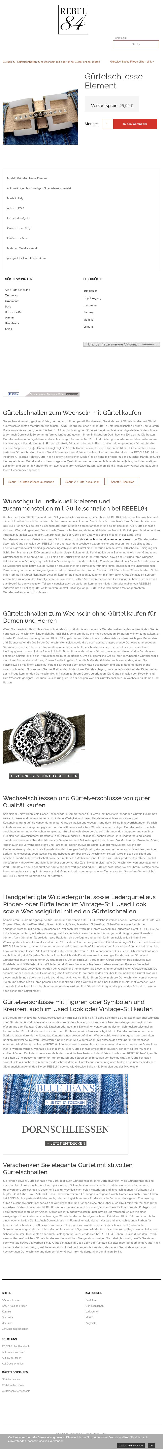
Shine (8, 328)
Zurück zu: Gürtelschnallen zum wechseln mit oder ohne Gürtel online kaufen (51, 61)
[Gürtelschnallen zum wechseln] (44, 786)
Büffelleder (90, 290)
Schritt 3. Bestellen (122, 481)
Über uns (7, 1323)
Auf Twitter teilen (11, 1357)
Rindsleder (90, 305)
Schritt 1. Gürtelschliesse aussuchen (31, 481)
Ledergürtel (91, 1311)
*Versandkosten (11, 1300)
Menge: (91, 124)
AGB (104, 1433)
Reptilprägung (92, 298)
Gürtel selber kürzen (13, 1385)
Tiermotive (11, 295)
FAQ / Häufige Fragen (14, 1305)
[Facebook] (41, 395)
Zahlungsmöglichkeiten (15, 1328)
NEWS (89, 1317)
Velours (88, 326)
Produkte (90, 1300)
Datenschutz (61, 1433)
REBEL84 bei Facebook (16, 1346)
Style (8, 306)
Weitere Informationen (131, 1445)
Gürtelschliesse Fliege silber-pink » (132, 61)
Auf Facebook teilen (13, 1352)
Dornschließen (14, 312)
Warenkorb (121, 38)
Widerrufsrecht (92, 1433)
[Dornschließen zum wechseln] (65, 1153)
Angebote (90, 1323)
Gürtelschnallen (11, 1379)
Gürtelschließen (94, 1305)
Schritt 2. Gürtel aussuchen (82, 481)
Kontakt (6, 1311)
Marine (9, 317)
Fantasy (88, 312)
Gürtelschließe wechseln (16, 1390)
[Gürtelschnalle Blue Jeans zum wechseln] (65, 1112)
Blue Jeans (12, 323)
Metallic (88, 319)
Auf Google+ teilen (12, 1363)
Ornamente (12, 301)
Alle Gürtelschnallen (17, 289)
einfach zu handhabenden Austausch (109, 539)
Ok (151, 1445)
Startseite (7, 1317)
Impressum (76, 1433)
